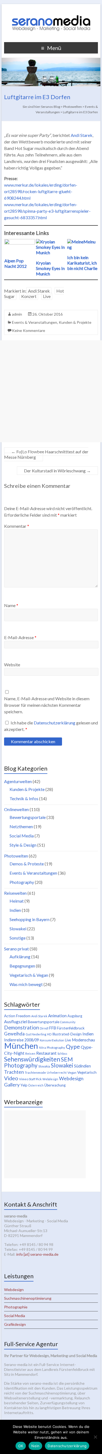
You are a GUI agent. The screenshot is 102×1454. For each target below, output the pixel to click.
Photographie (15, 1307)
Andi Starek (81, 135)
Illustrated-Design (67, 1034)
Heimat (17, 900)
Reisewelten (15, 893)
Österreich (36, 1085)
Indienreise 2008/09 (21, 1040)
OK (20, 1446)
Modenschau (83, 1039)
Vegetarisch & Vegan (29, 975)
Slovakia (44, 1066)
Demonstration (21, 1028)
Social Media (22, 835)
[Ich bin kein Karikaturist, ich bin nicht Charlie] (82, 241)
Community (67, 1022)
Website (12, 664)
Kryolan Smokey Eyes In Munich (50, 268)
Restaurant (46, 1053)
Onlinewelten (16, 809)
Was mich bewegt (26, 984)
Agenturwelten (18, 781)
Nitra (42, 1047)
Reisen (30, 1053)
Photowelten (16, 855)
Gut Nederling (36, 1034)
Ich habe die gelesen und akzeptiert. (51, 726)
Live (47, 296)
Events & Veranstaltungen (34, 322)
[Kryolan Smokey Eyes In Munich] (51, 241)
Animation (57, 1015)
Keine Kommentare (28, 330)
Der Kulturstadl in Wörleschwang (57, 470)
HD (49, 1034)
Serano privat (16, 948)
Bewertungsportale (28, 817)
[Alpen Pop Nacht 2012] (19, 241)
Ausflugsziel (15, 1021)
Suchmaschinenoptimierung (27, 1298)
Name (11, 605)
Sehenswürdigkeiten (32, 1059)
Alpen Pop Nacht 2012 (15, 263)
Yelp (23, 1085)
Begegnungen (22, 965)
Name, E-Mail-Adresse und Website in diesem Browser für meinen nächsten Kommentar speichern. (46, 705)
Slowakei (18, 928)
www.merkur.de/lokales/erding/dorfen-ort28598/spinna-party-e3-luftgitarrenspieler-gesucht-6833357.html (47, 211)
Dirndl (44, 1028)
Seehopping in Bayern (30, 919)
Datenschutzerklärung (55, 722)
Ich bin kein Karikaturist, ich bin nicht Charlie (82, 263)
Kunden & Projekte (75, 322)
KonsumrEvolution (52, 1040)
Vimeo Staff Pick (30, 1079)
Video (11, 1078)
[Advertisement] (51, 391)
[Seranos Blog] (51, 10)
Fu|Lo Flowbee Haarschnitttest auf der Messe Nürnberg (46, 454)
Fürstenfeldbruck (71, 1028)
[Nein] (95, 1437)
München (21, 1045)
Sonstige (18, 937)
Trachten (14, 1072)
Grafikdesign (15, 1324)
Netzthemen (21, 826)
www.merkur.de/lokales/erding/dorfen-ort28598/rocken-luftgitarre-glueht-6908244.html (40, 191)
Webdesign (50, 1079)
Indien (15, 910)
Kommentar (16, 526)
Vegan (71, 1072)
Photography (22, 882)
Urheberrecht (57, 1072)
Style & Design (23, 844)
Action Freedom (17, 1016)
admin (17, 314)
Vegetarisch (87, 1072)
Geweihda (14, 1034)
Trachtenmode (35, 1072)
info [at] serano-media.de (37, 1254)
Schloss (62, 1053)
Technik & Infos (24, 798)
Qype (73, 1046)
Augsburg (74, 1016)
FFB (52, 1028)
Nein (35, 1446)
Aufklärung (20, 956)
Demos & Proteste (27, 863)
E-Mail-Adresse (20, 637)
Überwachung (55, 1085)
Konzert (28, 296)
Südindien (82, 1066)
